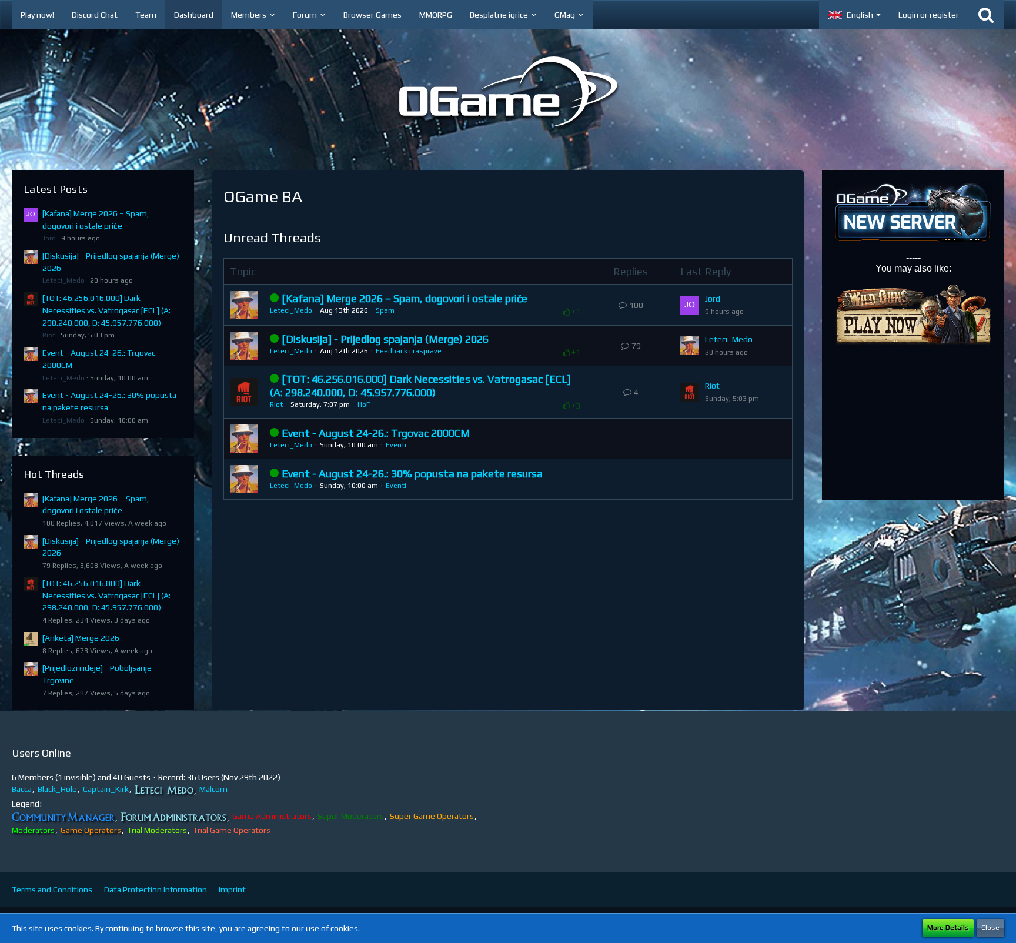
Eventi (396, 445)
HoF (363, 404)
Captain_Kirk (106, 789)
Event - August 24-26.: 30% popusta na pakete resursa (412, 473)
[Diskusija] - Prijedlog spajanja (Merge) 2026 (385, 339)
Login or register (928, 14)
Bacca (22, 789)
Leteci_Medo (63, 280)
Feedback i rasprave (409, 351)
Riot (48, 335)
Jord (49, 238)
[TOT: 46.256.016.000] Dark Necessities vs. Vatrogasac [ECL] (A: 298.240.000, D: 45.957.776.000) (106, 310)
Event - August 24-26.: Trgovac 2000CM (376, 433)
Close (990, 928)
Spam (385, 310)
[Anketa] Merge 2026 (80, 638)
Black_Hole (57, 789)
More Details (948, 928)
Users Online (41, 753)
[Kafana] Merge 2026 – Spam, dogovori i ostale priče (404, 298)
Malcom (213, 789)
